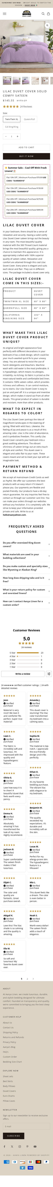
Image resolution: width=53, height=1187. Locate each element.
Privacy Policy (9, 1042)
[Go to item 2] (16, 80)
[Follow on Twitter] (12, 1146)
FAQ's (5, 1051)
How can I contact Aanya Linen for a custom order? (23, 603)
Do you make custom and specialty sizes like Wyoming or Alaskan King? (25, 568)
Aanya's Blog (9, 1047)
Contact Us (8, 1027)
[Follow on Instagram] (19, 1146)
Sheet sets (8, 1076)
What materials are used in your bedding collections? (21, 556)
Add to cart (26, 147)
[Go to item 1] (7, 80)
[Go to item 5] (45, 80)
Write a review (22, 673)
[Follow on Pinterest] (27, 1146)
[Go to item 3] (26, 80)
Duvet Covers (9, 1091)
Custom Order (10, 1056)
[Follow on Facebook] (4, 1146)
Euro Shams (9, 1095)
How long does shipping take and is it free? (23, 579)
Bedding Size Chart (12, 1061)
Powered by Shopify (38, 1155)
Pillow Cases (9, 1100)
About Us (7, 1022)
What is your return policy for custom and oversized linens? (24, 591)
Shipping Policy (10, 1032)
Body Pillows (9, 1086)
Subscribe (13, 1135)
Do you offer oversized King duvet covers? (21, 544)
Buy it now (26, 156)
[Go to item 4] (35, 80)
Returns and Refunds (13, 1037)
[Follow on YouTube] (35, 1146)
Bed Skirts (8, 1081)
